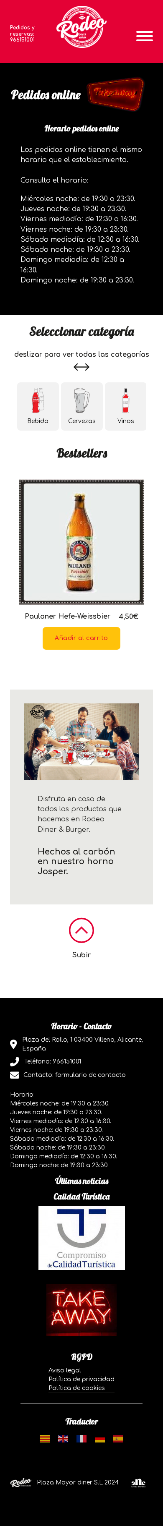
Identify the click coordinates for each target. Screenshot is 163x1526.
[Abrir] (144, 36)
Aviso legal (64, 1370)
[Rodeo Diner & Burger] (81, 26)
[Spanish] (118, 1438)
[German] (100, 1438)
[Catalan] (45, 1438)
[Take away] (81, 1310)
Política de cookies (76, 1388)
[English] (63, 1438)
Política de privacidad (81, 1379)
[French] (81, 1438)
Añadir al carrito (81, 638)
